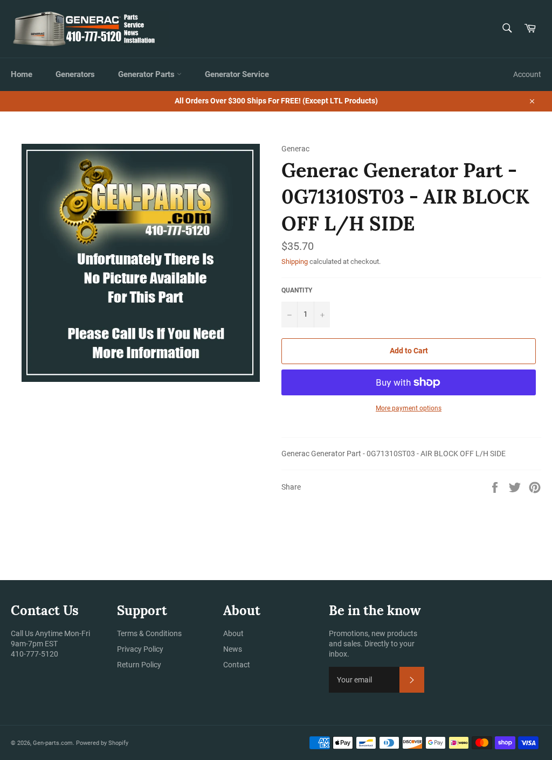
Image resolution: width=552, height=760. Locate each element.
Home (21, 74)
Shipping (294, 261)
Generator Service (237, 74)
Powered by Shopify (102, 743)
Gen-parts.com (53, 743)
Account (527, 74)
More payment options (408, 408)
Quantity (296, 290)
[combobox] (506, 29)
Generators (75, 74)
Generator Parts (147, 74)
